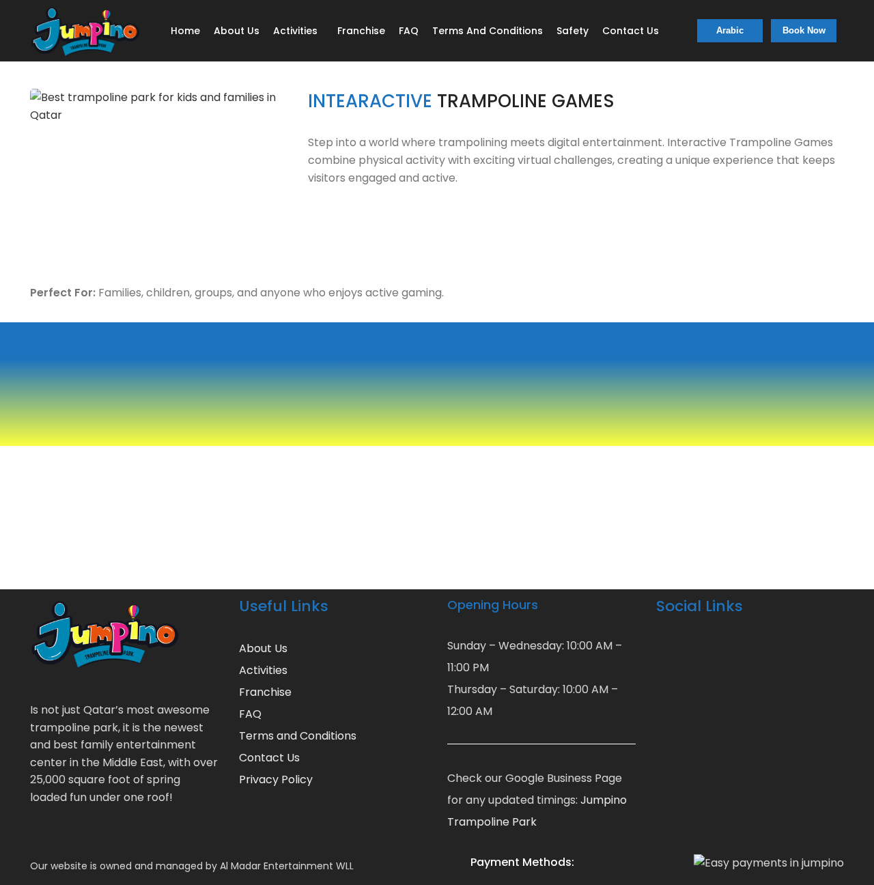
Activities (263, 670)
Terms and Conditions (297, 736)
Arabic (730, 30)
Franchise (265, 692)
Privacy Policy (276, 779)
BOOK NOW (70, 547)
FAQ (250, 714)
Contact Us (269, 757)
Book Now (804, 30)
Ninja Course (498, 403)
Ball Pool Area (405, 403)
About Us (263, 648)
